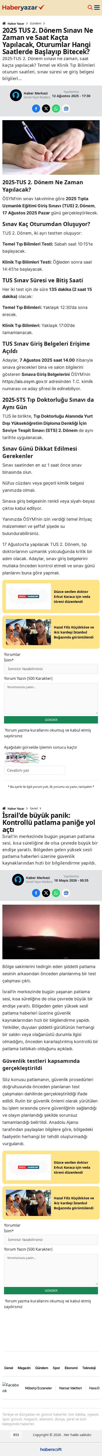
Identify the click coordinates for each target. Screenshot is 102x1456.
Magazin (24, 1368)
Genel (34, 808)
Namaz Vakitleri (70, 1388)
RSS (15, 1434)
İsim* (9, 660)
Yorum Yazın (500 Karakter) (28, 678)
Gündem (35, 23)
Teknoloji (89, 1368)
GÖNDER (51, 720)
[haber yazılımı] (51, 1448)
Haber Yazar (15, 24)
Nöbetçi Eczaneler (38, 1388)
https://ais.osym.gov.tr (25, 381)
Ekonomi (71, 1368)
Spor (56, 1368)
